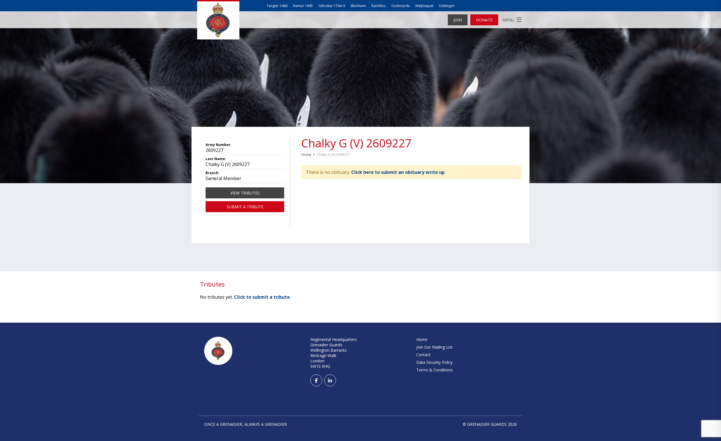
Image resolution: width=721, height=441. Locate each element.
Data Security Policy (434, 362)
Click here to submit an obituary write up (398, 172)
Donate (484, 20)
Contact (423, 354)
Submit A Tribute (245, 206)
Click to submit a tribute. (262, 297)
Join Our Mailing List (434, 347)
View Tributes (245, 193)
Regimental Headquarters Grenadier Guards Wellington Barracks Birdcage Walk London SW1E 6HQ (333, 353)
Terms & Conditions (434, 370)
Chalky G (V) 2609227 (356, 143)
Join (457, 20)
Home (306, 154)
